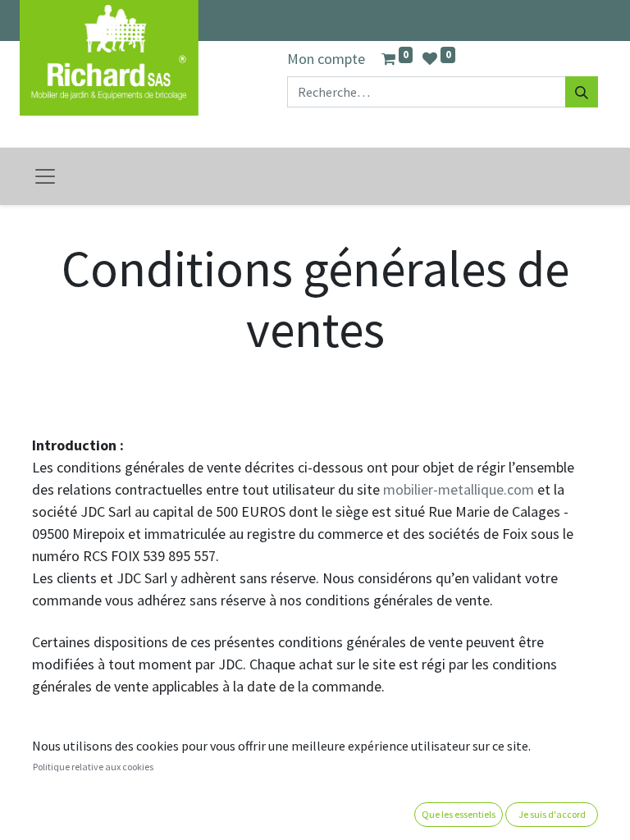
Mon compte (326, 58)
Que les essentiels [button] (458, 814)
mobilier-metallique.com (458, 489)
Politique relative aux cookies (93, 766)
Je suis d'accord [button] (552, 814)
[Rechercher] (581, 91)
